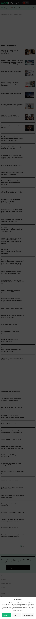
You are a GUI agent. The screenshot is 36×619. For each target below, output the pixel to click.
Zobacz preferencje (28, 615)
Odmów (16, 615)
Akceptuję (6, 615)
